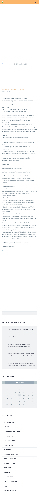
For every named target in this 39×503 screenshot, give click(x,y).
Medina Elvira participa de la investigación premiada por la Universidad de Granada (21, 355)
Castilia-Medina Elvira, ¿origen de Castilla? (21, 329)
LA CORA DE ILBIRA (11, 454)
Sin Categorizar (10, 481)
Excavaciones (9, 440)
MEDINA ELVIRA (9, 463)
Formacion (14, 89)
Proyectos (8, 477)
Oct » (35, 382)
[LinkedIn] (13, 305)
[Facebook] (3, 305)
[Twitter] (5, 305)
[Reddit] (16, 305)
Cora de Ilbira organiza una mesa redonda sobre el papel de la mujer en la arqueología (21, 364)
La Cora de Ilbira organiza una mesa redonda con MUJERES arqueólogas (19, 345)
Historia (7, 450)
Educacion (8, 436)
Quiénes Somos (30, 5)
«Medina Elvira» (12, 337)
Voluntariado (10, 490)
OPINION (7, 472)
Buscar (35, 313)
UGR (5, 486)
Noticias (21, 89)
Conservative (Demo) (12, 431)
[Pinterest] (8, 305)
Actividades (5, 89)
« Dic (3, 382)
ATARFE (7, 427)
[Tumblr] (11, 305)
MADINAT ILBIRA (10, 459)
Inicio (19, 5)
